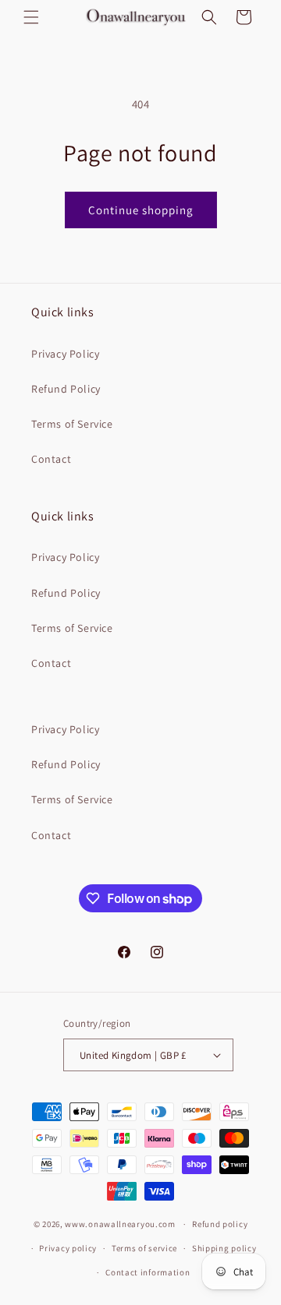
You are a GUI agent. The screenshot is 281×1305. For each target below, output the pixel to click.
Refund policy (219, 1224)
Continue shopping (141, 210)
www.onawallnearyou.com (120, 1224)
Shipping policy (224, 1248)
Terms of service (144, 1248)
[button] (31, 17)
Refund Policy (66, 389)
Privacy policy (68, 1248)
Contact (51, 459)
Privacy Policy (65, 354)
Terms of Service (72, 424)
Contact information (147, 1272)
